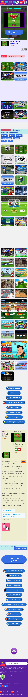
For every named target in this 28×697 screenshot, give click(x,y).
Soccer (12, 135)
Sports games (14, 407)
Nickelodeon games (14, 609)
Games (4, 56)
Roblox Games (14, 575)
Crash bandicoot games (14, 570)
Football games (14, 388)
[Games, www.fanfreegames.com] (9, 2)
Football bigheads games (14, 422)
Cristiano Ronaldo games (14, 402)
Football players (6, 138)
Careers (17, 138)
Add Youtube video (21, 548)
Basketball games (14, 619)
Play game (14, 32)
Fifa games (14, 393)
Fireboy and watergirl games (14, 604)
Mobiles (4, 135)
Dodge (19, 135)
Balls (10, 141)
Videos (21, 56)
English (5, 686)
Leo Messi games (14, 417)
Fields (3, 141)
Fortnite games (14, 585)
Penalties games (14, 412)
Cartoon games (14, 580)
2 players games (14, 398)
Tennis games (14, 623)
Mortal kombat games (14, 590)
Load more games (14, 559)
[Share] (25, 49)
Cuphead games (14, 599)
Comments (13, 56)
